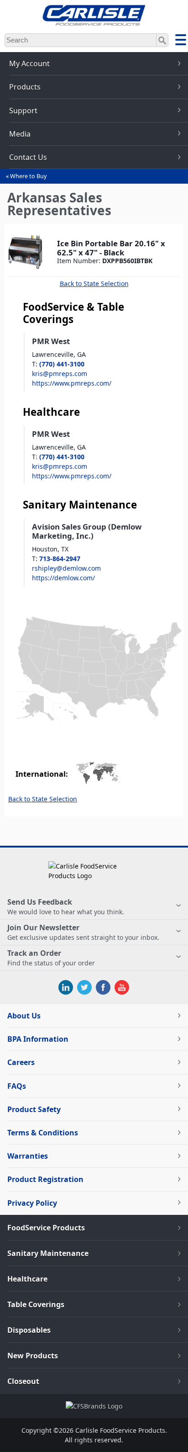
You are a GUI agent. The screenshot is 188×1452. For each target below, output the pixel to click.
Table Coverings (35, 1304)
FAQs (16, 1086)
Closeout (23, 1381)
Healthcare (27, 1279)
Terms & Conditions (42, 1133)
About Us (24, 1016)
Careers (21, 1062)
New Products (32, 1356)
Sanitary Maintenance (48, 1253)
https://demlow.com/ (63, 577)
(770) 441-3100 (61, 364)
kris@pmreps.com (59, 373)
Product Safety (34, 1109)
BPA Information (37, 1039)
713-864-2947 (59, 558)
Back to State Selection (94, 283)
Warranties (27, 1156)
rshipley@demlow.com (66, 568)
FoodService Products (46, 1228)
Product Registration (45, 1179)
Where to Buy (28, 176)
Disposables (29, 1330)
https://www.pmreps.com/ (71, 383)
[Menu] (180, 41)
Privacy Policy (32, 1203)
